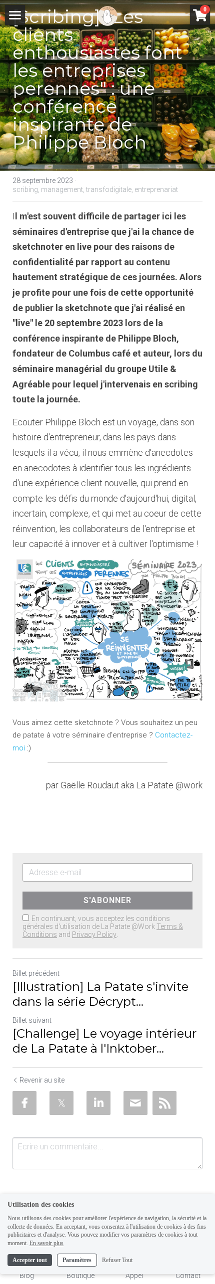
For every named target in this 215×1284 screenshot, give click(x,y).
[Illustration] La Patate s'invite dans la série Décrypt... (100, 994)
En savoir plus (47, 1243)
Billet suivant (32, 1020)
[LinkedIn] (98, 1103)
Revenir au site (42, 1080)
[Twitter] (62, 1103)
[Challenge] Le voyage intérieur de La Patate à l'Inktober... (104, 1041)
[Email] (136, 1103)
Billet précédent (36, 973)
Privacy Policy (94, 934)
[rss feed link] (164, 1103)
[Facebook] (24, 1103)
